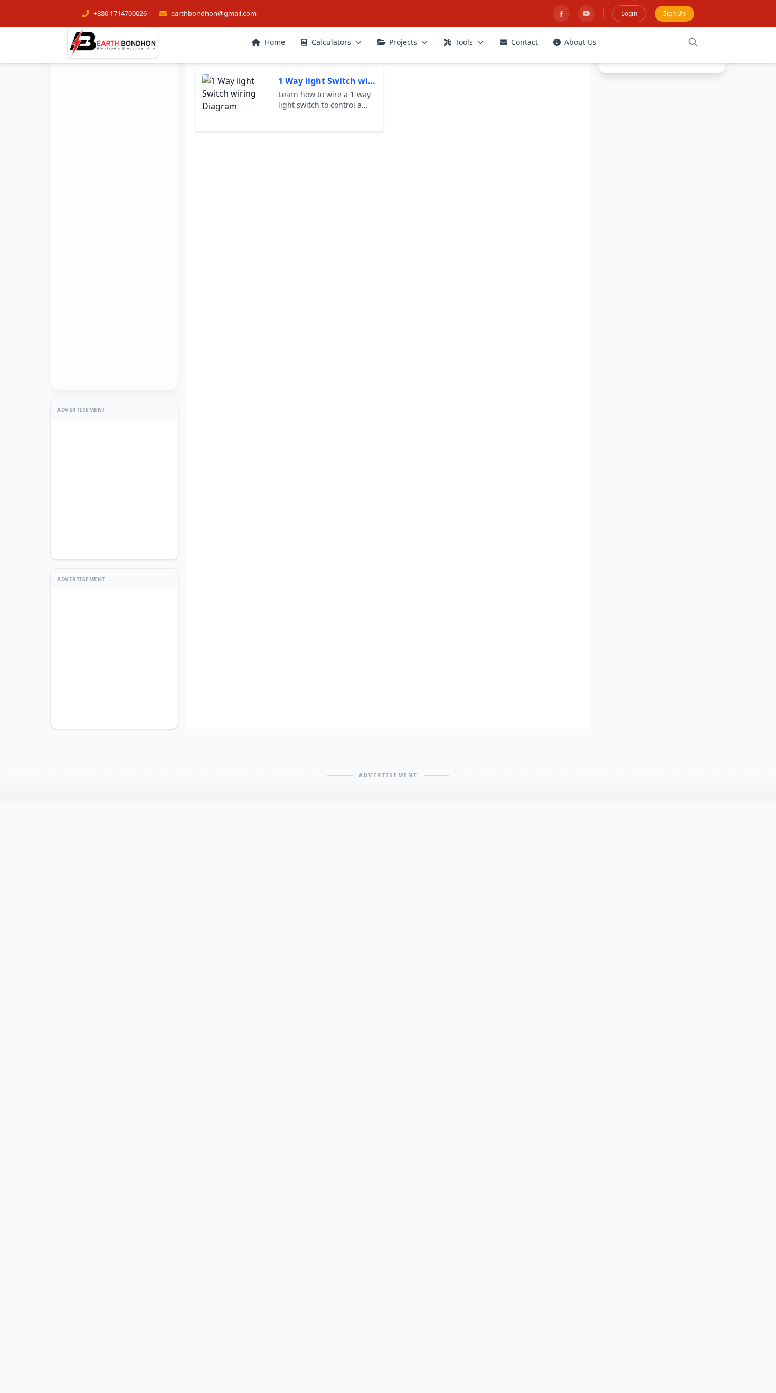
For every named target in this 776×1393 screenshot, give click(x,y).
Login (629, 13)
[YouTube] (586, 13)
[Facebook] (561, 13)
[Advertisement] (114, 222)
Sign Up (674, 13)
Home (274, 42)
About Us (580, 42)
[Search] (693, 42)
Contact (524, 42)
